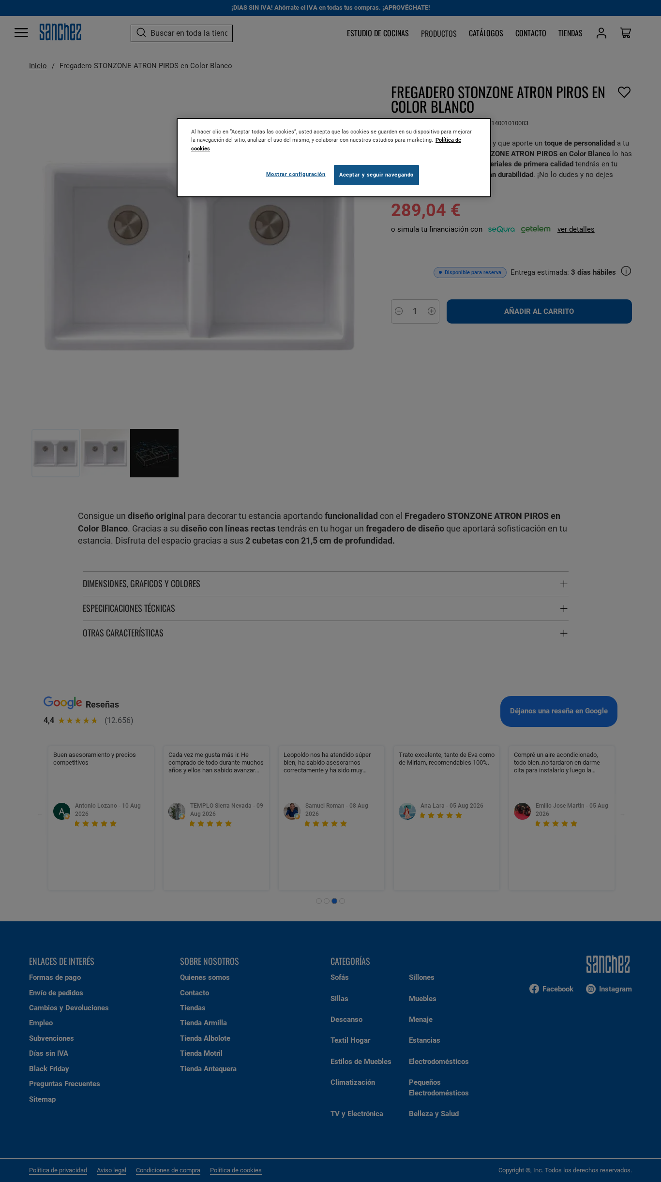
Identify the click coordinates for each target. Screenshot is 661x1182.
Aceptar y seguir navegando (376, 174)
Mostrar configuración (296, 174)
